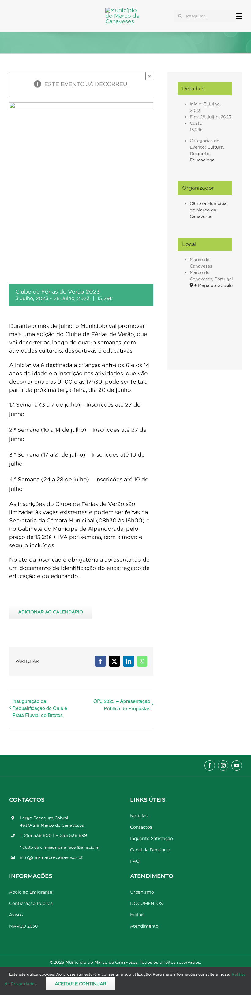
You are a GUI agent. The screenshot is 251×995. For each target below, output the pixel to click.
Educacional (203, 160)
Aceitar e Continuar (80, 983)
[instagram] (223, 765)
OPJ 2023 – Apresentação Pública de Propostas (121, 704)
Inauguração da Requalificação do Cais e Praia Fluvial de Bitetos (39, 708)
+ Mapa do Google (213, 285)
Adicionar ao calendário (50, 612)
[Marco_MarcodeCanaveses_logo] (125, 10)
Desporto (200, 153)
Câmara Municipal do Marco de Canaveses (209, 210)
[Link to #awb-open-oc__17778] (239, 16)
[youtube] (236, 765)
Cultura (215, 147)
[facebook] (209, 765)
